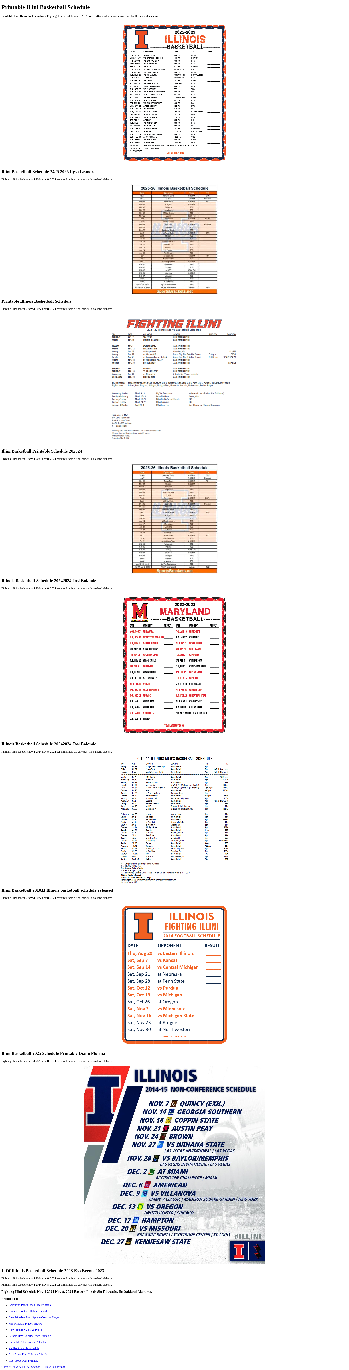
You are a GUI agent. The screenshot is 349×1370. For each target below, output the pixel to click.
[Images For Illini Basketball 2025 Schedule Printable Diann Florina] (174, 975)
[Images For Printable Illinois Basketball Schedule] (174, 239)
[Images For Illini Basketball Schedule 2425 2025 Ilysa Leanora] (174, 93)
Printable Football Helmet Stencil (28, 1311)
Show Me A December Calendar (27, 1342)
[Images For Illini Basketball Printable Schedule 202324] (174, 379)
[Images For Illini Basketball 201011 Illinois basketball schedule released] (174, 820)
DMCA (46, 1366)
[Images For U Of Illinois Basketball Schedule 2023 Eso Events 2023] (174, 1165)
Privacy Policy (20, 1366)
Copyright (59, 1366)
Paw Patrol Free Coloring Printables (29, 1354)
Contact (5, 1366)
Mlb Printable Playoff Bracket (26, 1323)
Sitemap (35, 1366)
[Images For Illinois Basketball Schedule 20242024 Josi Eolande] (174, 519)
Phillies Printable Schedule (24, 1348)
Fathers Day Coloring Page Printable (30, 1335)
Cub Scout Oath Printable (23, 1360)
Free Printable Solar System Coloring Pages (34, 1317)
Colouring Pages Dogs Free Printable (30, 1304)
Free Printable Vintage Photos (26, 1329)
